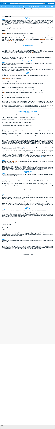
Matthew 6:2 (38, 99)
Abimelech (27, 72)
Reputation (27, 207)
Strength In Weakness (27, 158)
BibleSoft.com (32, 255)
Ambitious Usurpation (27, 17)
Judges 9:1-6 (27, 18)
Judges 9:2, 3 (27, 46)
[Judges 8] (1, 192)
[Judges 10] (54, 192)
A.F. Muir (3, 19)
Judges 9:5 (27, 61)
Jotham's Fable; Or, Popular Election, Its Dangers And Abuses (27, 111)
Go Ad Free (2, 425)
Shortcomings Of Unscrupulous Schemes (27, 60)
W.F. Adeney (4, 74)
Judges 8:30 (14, 81)
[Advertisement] (27, 273)
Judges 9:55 (27, 238)
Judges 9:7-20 (27, 112)
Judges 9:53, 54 (27, 208)
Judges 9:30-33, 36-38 (27, 193)
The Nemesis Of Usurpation (27, 171)
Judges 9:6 (27, 73)
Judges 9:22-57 (27, 172)
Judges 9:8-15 (27, 128)
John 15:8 (22, 147)
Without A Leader (27, 237)
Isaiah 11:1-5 (42, 156)
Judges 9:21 (27, 159)
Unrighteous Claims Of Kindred (28, 45)
